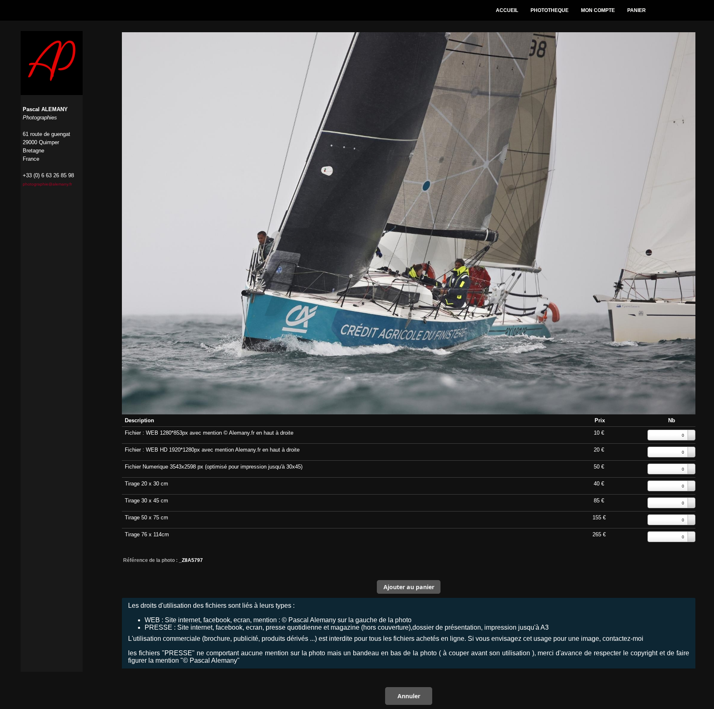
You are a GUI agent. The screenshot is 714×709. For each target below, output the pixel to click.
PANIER (636, 10)
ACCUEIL (507, 10)
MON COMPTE (598, 10)
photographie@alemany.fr (47, 184)
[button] (408, 586)
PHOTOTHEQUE (550, 10)
